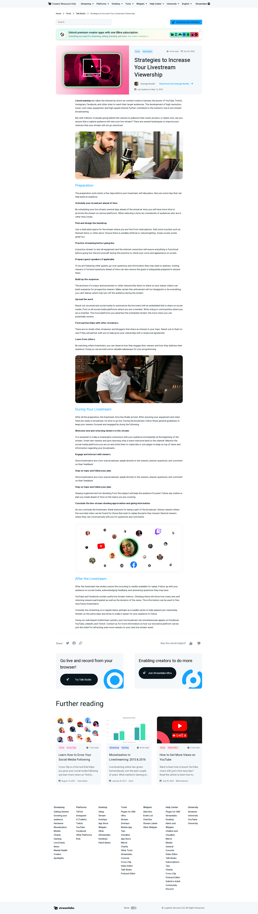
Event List (148, 815)
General (169, 846)
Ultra (123, 815)
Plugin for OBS (128, 811)
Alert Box (147, 811)
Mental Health (60, 850)
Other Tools (126, 850)
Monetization (60, 827)
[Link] (80, 643)
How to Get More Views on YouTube (177, 757)
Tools (68, 13)
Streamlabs (201, 4)
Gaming (57, 839)
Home (58, 13)
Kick (78, 839)
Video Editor (127, 866)
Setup (101, 811)
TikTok (79, 811)
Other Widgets (150, 827)
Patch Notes (104, 842)
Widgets (102, 827)
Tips (123, 831)
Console (170, 850)
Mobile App (126, 827)
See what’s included (137, 36)
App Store (103, 823)
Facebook (81, 831)
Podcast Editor (128, 873)
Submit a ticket (173, 881)
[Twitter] (67, 644)
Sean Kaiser (83, 781)
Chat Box (147, 819)
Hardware (58, 823)
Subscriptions (172, 862)
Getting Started (61, 811)
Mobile (57, 831)
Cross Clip (126, 862)
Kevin (131, 781)
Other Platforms (84, 835)
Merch (124, 842)
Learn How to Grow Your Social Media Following (75, 757)
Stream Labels (150, 823)
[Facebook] (74, 644)
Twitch (79, 823)
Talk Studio (81, 13)
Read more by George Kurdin (174, 83)
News (56, 846)
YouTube (80, 827)
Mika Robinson (182, 781)
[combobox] (83, 22)
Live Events (59, 842)
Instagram (81, 815)
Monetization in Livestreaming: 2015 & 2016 (127, 757)
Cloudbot (125, 835)
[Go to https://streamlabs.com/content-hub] (62, 4)
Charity (57, 835)
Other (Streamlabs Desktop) (104, 835)
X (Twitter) (81, 819)
